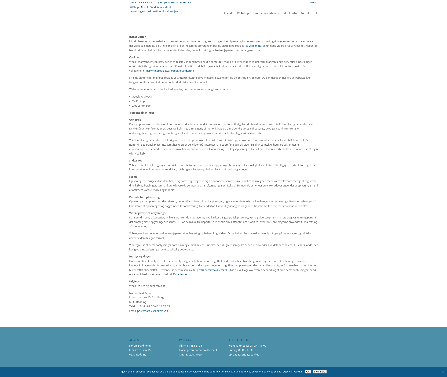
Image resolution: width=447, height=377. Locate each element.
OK (308, 371)
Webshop (243, 13)
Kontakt (306, 13)
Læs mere (319, 371)
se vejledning (253, 45)
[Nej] (442, 372)
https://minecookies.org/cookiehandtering (168, 70)
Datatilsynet (180, 274)
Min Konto (290, 13)
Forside (228, 13)
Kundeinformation (264, 13)
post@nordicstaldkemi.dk (212, 270)
